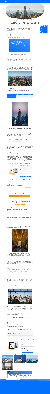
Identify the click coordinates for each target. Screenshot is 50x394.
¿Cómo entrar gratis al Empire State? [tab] (11, 334)
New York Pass (22, 217)
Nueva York (18, 19)
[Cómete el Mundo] (10, 1)
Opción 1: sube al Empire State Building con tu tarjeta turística (19, 44)
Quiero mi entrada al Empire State (20, 204)
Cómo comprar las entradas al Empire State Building (17, 43)
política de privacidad (26, 348)
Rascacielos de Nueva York (15, 20)
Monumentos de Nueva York (30, 19)
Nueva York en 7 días (8, 388)
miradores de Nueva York (25, 28)
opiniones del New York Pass (14, 151)
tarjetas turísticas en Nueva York (14, 144)
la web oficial (24, 151)
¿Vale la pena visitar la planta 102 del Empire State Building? (18, 48)
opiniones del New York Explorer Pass (15, 153)
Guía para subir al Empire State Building (16, 46)
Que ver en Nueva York (23, 19)
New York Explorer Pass (28, 217)
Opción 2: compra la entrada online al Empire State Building (19, 45)
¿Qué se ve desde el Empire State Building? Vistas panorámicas (19, 47)
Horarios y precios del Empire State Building (16, 42)
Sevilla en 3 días (8, 387)
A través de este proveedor (28, 187)
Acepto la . (25, 348)
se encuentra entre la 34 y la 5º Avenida (15, 209)
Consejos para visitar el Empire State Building (16, 49)
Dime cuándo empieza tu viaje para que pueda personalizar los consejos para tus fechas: (25, 165)
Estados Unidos (14, 19)
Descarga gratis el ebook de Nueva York (27, 352)
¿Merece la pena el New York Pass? (22, 387)
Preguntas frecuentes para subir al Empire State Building (18, 50)
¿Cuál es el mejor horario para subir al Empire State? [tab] (13, 333)
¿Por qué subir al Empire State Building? (16, 41)
